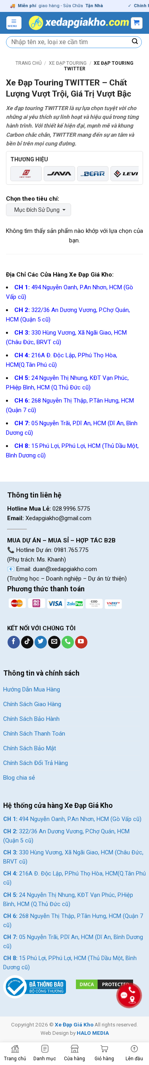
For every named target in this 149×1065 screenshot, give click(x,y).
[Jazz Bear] (92, 173)
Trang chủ (28, 63)
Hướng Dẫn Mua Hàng (31, 689)
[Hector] (26, 173)
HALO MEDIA (93, 1033)
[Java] (59, 173)
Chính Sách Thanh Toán (34, 733)
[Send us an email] (54, 642)
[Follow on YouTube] (81, 642)
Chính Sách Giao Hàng (32, 704)
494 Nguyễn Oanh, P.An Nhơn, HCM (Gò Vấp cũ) (72, 819)
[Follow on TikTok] (27, 642)
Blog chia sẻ (19, 777)
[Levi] (126, 173)
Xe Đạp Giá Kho (74, 1024)
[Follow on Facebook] (14, 642)
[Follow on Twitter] (41, 642)
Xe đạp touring (68, 63)
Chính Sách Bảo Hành (31, 718)
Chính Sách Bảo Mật (29, 748)
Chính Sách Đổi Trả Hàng (35, 763)
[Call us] (68, 642)
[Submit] (135, 42)
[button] (13, 22)
